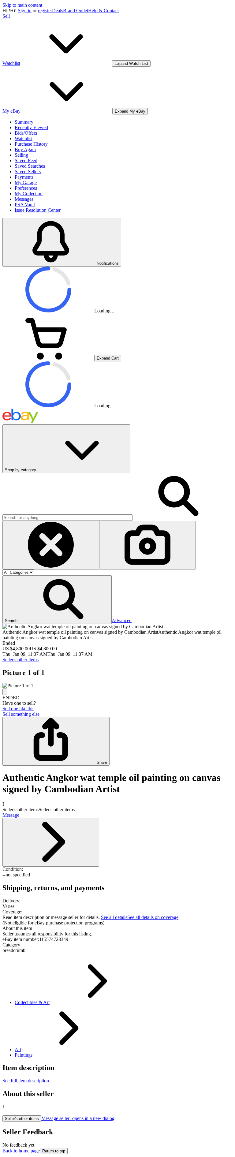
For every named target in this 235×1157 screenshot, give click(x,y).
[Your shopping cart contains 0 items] (48, 357)
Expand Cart (108, 358)
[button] (57, 599)
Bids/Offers (26, 133)
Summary (24, 122)
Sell (6, 16)
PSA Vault (25, 204)
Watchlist (23, 138)
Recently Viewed (31, 127)
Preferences (26, 188)
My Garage (26, 182)
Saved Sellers (28, 171)
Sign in (25, 10)
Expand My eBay (130, 111)
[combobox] (67, 517)
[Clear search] (50, 545)
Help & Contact (103, 10)
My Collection (29, 193)
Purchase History (31, 144)
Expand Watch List (131, 63)
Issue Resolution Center (38, 210)
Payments (24, 177)
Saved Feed (26, 160)
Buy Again (25, 149)
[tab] (117, 928)
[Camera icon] (147, 545)
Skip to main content (22, 5)
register (45, 10)
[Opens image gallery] (4, 692)
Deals (57, 10)
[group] (117, 686)
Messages (24, 199)
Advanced (122, 620)
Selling (21, 155)
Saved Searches (30, 166)
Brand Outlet (75, 10)
